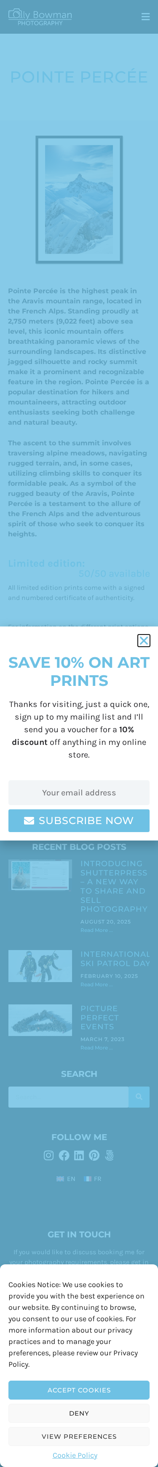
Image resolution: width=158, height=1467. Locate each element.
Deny (79, 1413)
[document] (79, 733)
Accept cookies (79, 1390)
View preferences (79, 1436)
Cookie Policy (75, 1455)
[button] (144, 640)
